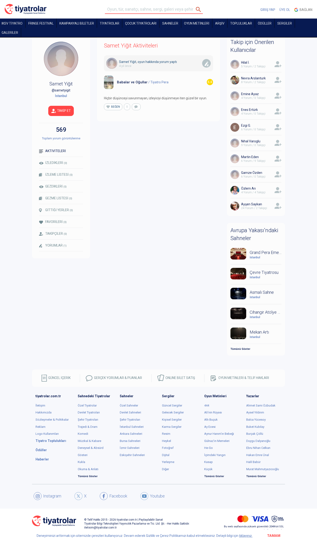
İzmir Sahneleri (129, 448)
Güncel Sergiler (172, 405)
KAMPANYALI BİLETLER (76, 23)
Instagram (52, 496)
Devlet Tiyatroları (89, 412)
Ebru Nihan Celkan (258, 448)
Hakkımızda (44, 412)
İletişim (40, 405)
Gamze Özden (251, 173)
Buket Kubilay (255, 426)
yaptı (173, 62)
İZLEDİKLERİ (56, 163)
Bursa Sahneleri (130, 441)
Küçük (208, 469)
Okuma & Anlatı (88, 469)
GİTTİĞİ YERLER (59, 210)
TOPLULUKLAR (241, 23)
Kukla (81, 462)
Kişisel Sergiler (172, 419)
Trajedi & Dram (87, 426)
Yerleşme (168, 462)
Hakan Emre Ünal (257, 455)
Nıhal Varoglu (250, 141)
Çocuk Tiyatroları (140, 23)
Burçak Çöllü (254, 433)
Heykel (166, 441)
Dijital (165, 455)
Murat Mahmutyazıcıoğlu (262, 469)
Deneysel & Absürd (91, 448)
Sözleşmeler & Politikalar (52, 419)
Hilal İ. (245, 62)
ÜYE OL (284, 10)
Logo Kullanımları (47, 433)
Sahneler (170, 23)
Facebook (118, 496)
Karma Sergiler (171, 426)
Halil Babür (253, 462)
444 (206, 405)
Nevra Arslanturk (253, 78)
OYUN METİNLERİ (196, 23)
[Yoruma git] (136, 106)
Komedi (83, 433)
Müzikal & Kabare (89, 441)
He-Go (208, 448)
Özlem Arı (248, 188)
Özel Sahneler (129, 405)
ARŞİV (219, 23)
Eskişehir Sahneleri (132, 455)
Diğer (165, 469)
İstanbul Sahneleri (132, 426)
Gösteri (82, 455)
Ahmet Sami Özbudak (260, 405)
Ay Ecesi (210, 426)
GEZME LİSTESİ (58, 198)
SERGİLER (284, 23)
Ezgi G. (246, 125)
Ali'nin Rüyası (213, 412)
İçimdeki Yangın (215, 455)
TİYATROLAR (109, 23)
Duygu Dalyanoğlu (258, 441)
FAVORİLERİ (56, 222)
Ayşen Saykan (251, 204)
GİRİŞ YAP (267, 10)
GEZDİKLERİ (56, 186)
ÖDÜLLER (265, 23)
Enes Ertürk (249, 110)
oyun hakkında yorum (153, 62)
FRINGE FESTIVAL (41, 23)
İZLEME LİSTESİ (59, 174)
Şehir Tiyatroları (88, 419)
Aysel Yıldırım (255, 412)
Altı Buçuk (211, 419)
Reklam (40, 426)
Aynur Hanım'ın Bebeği (219, 433)
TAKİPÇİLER (56, 233)
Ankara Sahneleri (131, 433)
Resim (166, 433)
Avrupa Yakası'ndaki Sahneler (254, 234)
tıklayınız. (245, 536)
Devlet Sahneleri (130, 412)
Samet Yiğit (127, 62)
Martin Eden (250, 157)
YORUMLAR (56, 245)
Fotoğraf (168, 448)
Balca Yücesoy (256, 419)
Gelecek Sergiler (173, 412)
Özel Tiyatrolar (87, 405)
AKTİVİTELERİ (55, 151)
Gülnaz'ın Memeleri (217, 441)
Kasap (208, 462)
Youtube (157, 496)
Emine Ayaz (250, 94)
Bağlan (305, 10)
